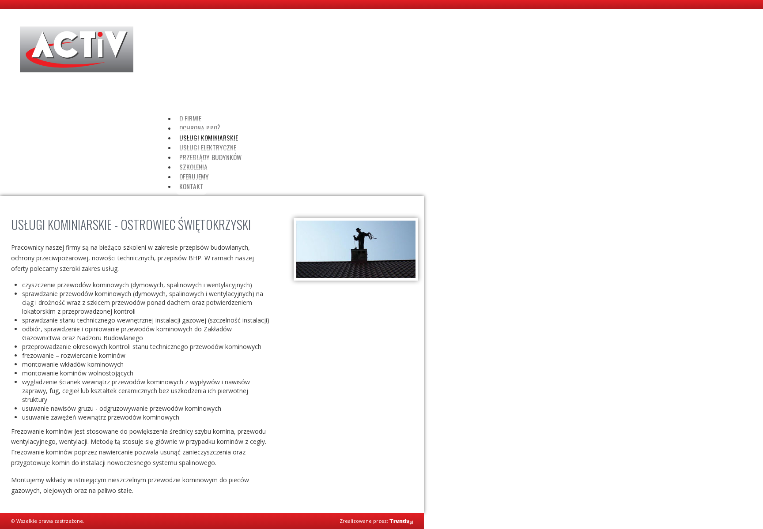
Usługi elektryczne (207, 147)
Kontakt (191, 186)
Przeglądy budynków (210, 157)
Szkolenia (193, 167)
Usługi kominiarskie (208, 138)
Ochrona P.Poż (199, 128)
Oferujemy (194, 176)
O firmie (190, 118)
